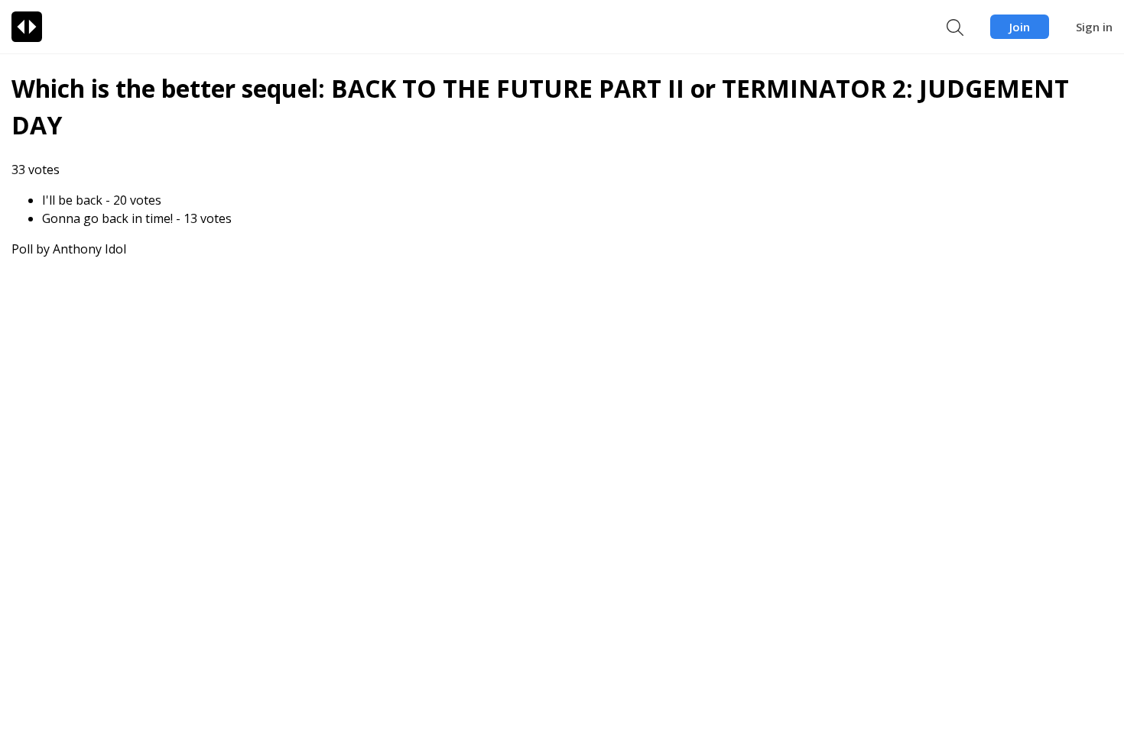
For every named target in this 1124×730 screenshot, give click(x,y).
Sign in (1094, 26)
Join (1019, 26)
